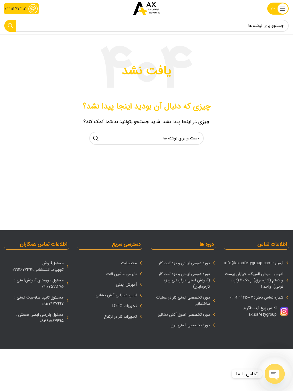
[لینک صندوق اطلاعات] (21, 8)
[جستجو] (10, 26)
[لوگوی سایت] (146, 8)
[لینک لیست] (256, 263)
